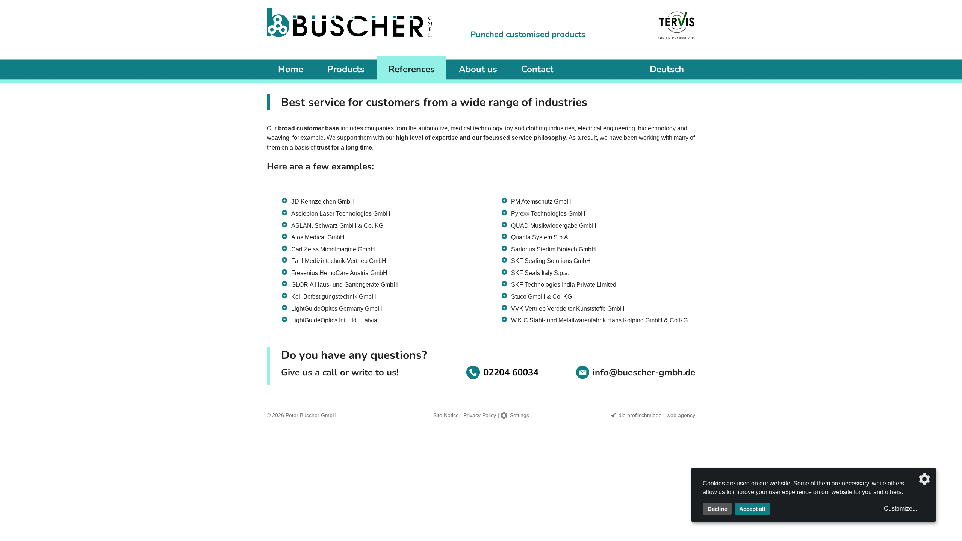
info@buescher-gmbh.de (644, 372)
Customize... (900, 508)
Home (290, 69)
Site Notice (446, 415)
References (412, 69)
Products (346, 69)
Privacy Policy (479, 415)
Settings (519, 415)
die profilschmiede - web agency (657, 415)
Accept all (752, 509)
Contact (537, 69)
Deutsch (667, 69)
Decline (717, 509)
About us (478, 69)
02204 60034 (510, 372)
